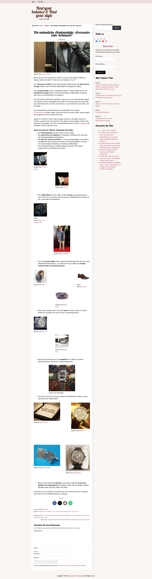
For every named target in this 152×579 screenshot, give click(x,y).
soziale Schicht (74, 511)
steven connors (46, 74)
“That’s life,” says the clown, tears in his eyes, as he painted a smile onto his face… (110, 158)
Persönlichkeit (39, 112)
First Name (99, 56)
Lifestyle (62, 39)
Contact (40, 1)
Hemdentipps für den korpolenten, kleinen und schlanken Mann (69, 519)
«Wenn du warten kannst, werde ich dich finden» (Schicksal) (108, 152)
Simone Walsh (45, 467)
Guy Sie (65, 187)
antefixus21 (77, 473)
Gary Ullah (44, 422)
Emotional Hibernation (103, 112)
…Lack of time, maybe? (108, 130)
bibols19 (81, 430)
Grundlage (83, 123)
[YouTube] (103, 41)
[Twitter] (100, 41)
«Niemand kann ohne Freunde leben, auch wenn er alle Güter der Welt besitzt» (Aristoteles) (110, 145)
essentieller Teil (49, 511)
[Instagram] (106, 41)
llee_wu (43, 331)
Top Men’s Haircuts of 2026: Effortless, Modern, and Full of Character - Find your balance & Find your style (107, 87)
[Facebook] (97, 41)
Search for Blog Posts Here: (104, 24)
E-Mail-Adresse (37, 552)
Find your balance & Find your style (44, 11)
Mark (43, 284)
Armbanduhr (41, 511)
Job (54, 511)
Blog (33, 1)
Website (36, 557)
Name (36, 548)
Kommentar (38, 531)
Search (117, 28)
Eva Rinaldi (65, 253)
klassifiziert (59, 511)
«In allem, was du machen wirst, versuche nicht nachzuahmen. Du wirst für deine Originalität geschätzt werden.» (109, 137)
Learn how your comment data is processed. (72, 565)
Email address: (100, 64)
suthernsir (83, 286)
